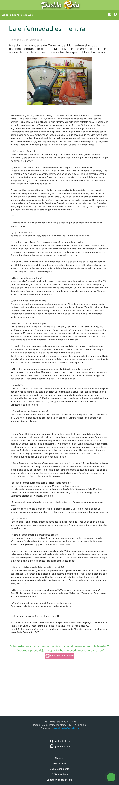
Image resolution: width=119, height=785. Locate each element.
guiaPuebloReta (60, 741)
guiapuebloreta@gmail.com (65, 728)
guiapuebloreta (62, 746)
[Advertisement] (64, 690)
